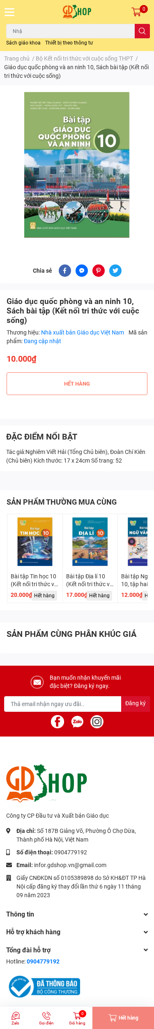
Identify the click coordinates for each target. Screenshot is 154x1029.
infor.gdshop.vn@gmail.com (70, 865)
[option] (77, 165)
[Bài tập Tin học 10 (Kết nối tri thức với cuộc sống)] (35, 541)
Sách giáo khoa (23, 43)
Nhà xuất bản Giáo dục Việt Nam (83, 332)
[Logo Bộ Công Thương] (43, 986)
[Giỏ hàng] (136, 12)
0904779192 (70, 852)
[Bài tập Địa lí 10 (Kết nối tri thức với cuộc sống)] (90, 541)
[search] (142, 31)
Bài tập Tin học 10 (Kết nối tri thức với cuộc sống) (35, 584)
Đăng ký (135, 703)
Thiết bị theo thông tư (69, 43)
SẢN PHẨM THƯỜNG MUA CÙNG (62, 502)
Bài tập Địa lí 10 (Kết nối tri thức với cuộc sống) (90, 584)
